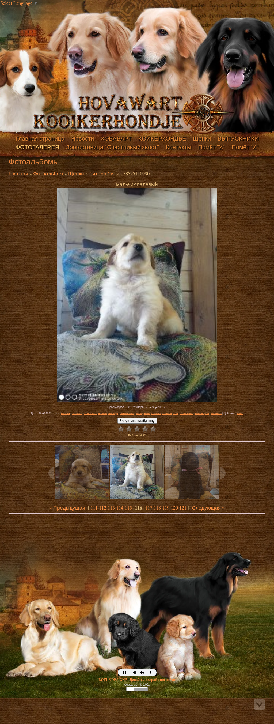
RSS (47, 9)
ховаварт (90, 413)
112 (102, 507)
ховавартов (170, 413)
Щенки (76, 173)
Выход (42, 9)
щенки (102, 413)
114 (119, 507)
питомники (127, 413)
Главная (31, 9)
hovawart (77, 413)
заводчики (143, 413)
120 (174, 507)
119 (165, 507)
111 (94, 507)
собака (156, 413)
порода (113, 413)
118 (157, 507)
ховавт (65, 413)
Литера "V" (102, 173)
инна (240, 413)
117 (148, 507)
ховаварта (202, 413)
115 (128, 507)
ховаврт (216, 413)
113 (111, 507)
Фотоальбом (48, 173)
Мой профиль (37, 9)
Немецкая (186, 413)
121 (183, 507)
